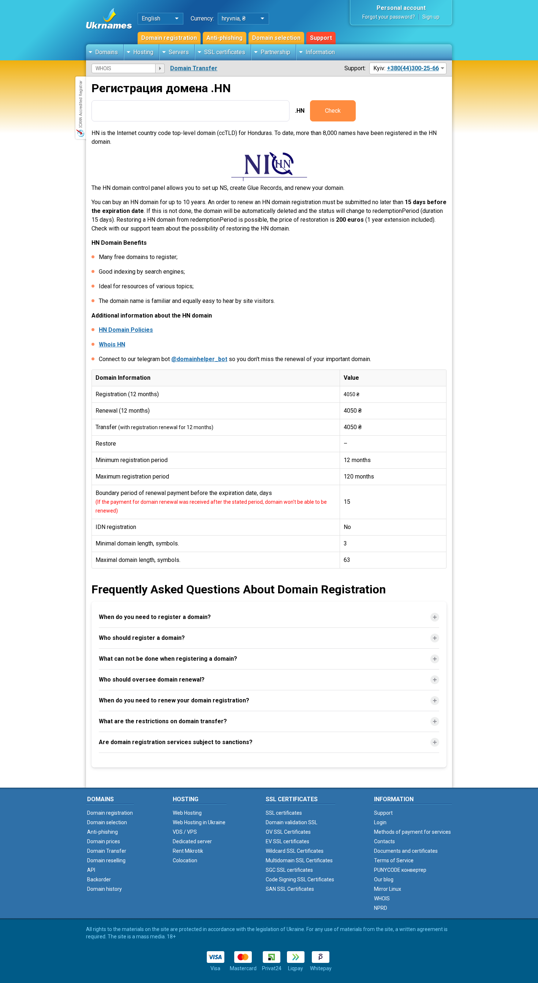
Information (320, 52)
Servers (179, 52)
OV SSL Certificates (288, 832)
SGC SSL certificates (289, 870)
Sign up (431, 17)
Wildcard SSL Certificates (295, 851)
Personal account (401, 7)
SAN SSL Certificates (290, 889)
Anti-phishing (224, 37)
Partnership (275, 52)
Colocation (185, 860)
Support (321, 37)
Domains (106, 52)
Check (333, 110)
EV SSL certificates (287, 841)
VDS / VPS (185, 832)
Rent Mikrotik (188, 851)
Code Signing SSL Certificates (300, 879)
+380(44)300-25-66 (413, 68)
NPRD (380, 908)
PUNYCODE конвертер (400, 870)
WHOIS (382, 898)
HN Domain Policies (126, 329)
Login (380, 822)
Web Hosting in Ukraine (199, 822)
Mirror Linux (387, 889)
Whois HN (112, 344)
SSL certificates (224, 52)
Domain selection (276, 37)
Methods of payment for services (412, 832)
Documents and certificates (406, 851)
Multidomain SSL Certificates (299, 860)
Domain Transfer (193, 68)
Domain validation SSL (291, 822)
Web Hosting (187, 813)
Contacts (384, 841)
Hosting (143, 52)
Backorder (99, 879)
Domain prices (103, 841)
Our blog (383, 879)
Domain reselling (106, 860)
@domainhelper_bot (199, 359)
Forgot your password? (388, 17)
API (91, 870)
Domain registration (169, 37)
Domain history (104, 889)
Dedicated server (192, 841)
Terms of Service (394, 860)
